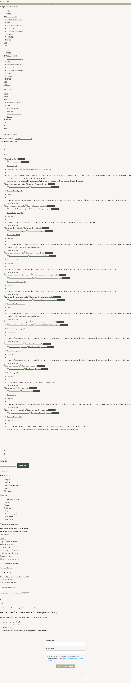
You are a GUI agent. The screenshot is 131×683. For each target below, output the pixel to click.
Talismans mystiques (12, 499)
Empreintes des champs (13, 511)
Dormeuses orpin (11, 395)
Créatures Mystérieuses (15, 31)
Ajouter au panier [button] (12, 203)
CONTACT (7, 46)
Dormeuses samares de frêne (14, 260)
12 (4, 149)
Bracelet (8, 482)
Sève (8, 23)
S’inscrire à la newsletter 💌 (9, 559)
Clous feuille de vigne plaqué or (15, 213)
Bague (7, 479)
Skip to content (5, 1)
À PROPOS (7, 40)
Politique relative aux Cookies (9, 590)
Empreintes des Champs (15, 20)
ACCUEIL (7, 11)
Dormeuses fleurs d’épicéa (13, 235)
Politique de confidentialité (8, 587)
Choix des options (12, 429)
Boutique (3, 539)
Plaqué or (8, 491)
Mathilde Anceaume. (20, 593)
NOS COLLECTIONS (10, 17)
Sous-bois (10, 28)
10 (4, 451)
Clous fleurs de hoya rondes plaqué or (16, 329)
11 (4, 454)
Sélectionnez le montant (14, 181)
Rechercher (4, 461)
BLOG (5, 43)
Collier (7, 488)
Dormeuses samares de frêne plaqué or (16, 282)
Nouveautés (4, 471)
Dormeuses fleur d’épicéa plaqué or (16, 304)
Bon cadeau (9, 517)
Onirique (10, 34)
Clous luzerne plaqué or (13, 373)
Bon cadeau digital (12, 166)
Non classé (9, 519)
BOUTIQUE (7, 14)
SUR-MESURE (8, 37)
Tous (5, 154)
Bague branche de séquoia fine (14, 417)
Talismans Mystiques (14, 25)
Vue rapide (21, 159)
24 (4, 152)
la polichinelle (25, 592)
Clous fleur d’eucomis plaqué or (15, 191)
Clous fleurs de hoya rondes (14, 351)
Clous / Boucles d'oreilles (13, 485)
